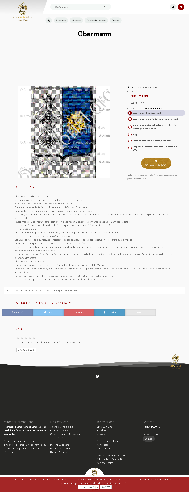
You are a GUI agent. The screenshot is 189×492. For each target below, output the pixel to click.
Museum (76, 20)
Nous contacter (103, 448)
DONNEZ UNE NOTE (26, 350)
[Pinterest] (97, 376)
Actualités (101, 430)
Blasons (60, 20)
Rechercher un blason (107, 441)
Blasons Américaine (60, 448)
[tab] (94, 290)
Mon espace (102, 444)
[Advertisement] (94, 62)
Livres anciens (57, 437)
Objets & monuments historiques (66, 433)
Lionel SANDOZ (104, 426)
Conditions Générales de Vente (111, 455)
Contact (115, 20)
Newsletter (101, 433)
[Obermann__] (63, 132)
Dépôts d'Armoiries (96, 20)
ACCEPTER (105, 487)
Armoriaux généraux (60, 430)
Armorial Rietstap (149, 87)
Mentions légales (104, 462)
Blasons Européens (59, 444)
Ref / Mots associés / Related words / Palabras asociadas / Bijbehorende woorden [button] (41, 290)
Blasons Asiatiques (59, 451)
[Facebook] (91, 376)
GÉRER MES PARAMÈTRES (88, 487)
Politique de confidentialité (109, 459)
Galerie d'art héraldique (61, 426)
